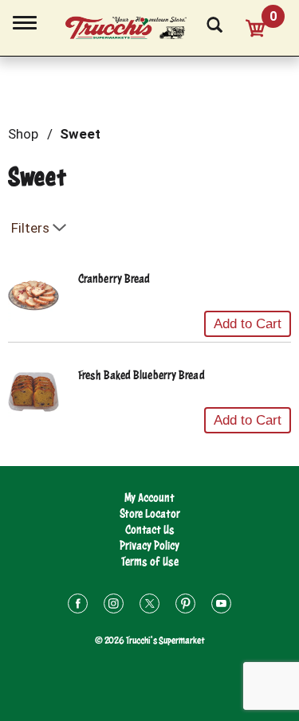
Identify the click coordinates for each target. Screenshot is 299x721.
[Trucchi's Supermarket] (134, 25)
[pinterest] (185, 606)
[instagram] (114, 606)
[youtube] (221, 606)
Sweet (80, 134)
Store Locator (150, 513)
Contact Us (150, 529)
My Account (149, 497)
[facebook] (78, 606)
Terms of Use (150, 561)
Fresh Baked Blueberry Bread (141, 374)
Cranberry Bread (114, 278)
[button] (247, 324)
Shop (23, 134)
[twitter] (149, 606)
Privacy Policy (149, 545)
